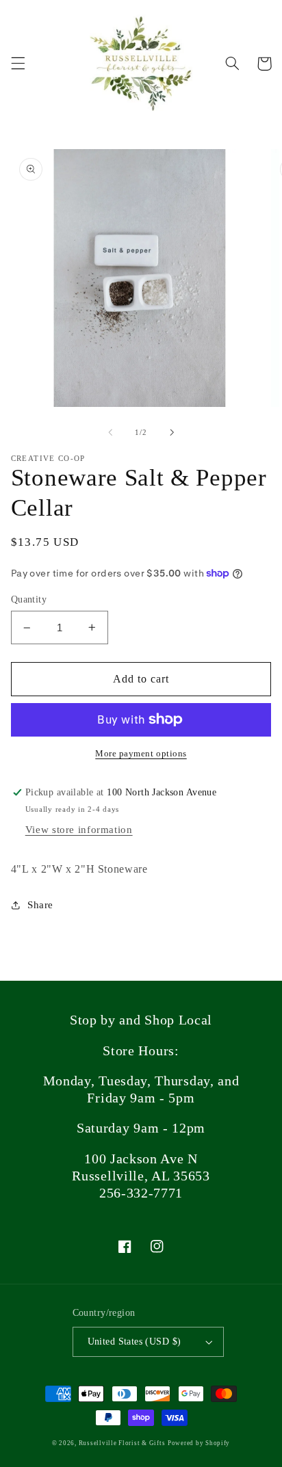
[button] (18, 63)
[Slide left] (110, 432)
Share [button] (40, 904)
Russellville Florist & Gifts (122, 1443)
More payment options (141, 753)
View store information (79, 829)
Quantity (29, 599)
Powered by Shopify (199, 1443)
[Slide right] (172, 432)
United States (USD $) (134, 1341)
